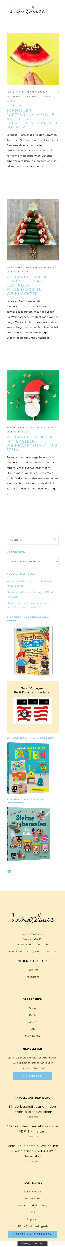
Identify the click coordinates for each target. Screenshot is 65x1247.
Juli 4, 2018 (14, 105)
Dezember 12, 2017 (18, 432)
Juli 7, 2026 (32, 1161)
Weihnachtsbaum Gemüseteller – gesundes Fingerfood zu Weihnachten (27, 285)
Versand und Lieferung (32, 1205)
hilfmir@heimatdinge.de (32, 1226)
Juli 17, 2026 (32, 1117)
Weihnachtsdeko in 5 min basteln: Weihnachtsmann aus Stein (32, 443)
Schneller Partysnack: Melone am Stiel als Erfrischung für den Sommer (32, 118)
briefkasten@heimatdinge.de (37, 951)
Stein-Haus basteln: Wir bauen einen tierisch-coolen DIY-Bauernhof (32, 1151)
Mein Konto (32, 1035)
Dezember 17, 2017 (18, 272)
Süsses (11, 101)
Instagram (32, 976)
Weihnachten (16, 267)
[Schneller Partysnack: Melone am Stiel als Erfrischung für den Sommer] (33, 59)
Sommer (44, 96)
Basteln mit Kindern (20, 427)
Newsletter (32, 1022)
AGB (33, 1212)
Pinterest (32, 969)
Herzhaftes (34, 267)
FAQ (32, 1029)
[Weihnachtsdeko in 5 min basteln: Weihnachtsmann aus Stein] (33, 395)
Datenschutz (32, 1191)
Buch (32, 1015)
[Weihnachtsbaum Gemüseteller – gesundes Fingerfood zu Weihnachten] (33, 229)
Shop (32, 1008)
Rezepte (32, 96)
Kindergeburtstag (35, 92)
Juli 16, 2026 (32, 1136)
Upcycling (14, 92)
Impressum (32, 1198)
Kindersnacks (16, 96)
